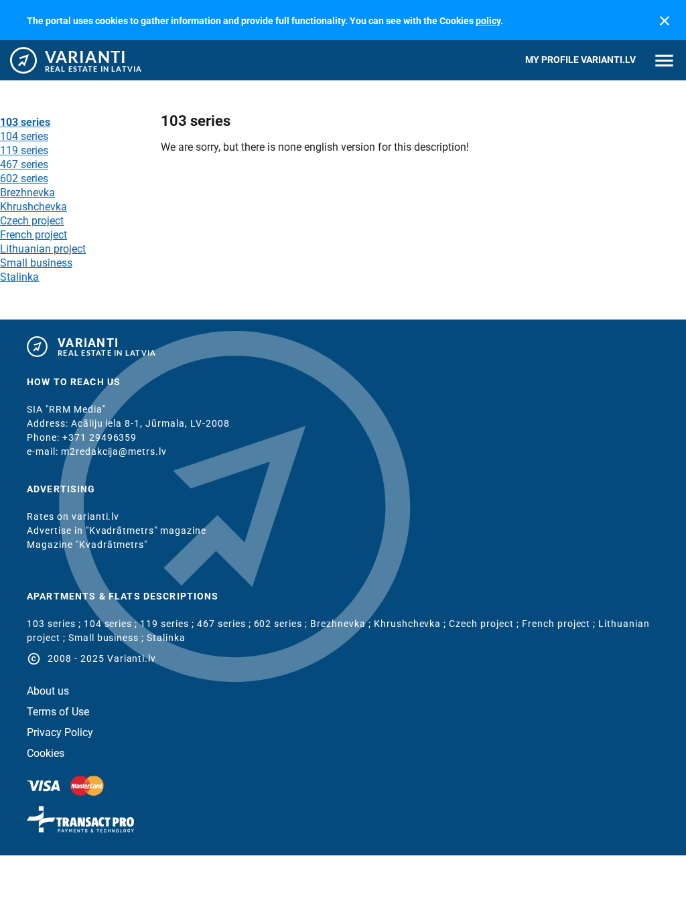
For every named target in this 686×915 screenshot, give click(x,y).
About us (48, 691)
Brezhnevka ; (342, 623)
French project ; (560, 623)
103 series (25, 122)
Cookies (45, 753)
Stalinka (19, 277)
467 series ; (225, 623)
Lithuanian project (43, 248)
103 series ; (55, 623)
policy (488, 20)
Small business (36, 263)
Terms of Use (58, 712)
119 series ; (168, 623)
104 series (24, 136)
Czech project (32, 220)
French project (33, 234)
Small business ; (107, 637)
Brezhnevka (27, 192)
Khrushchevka (33, 206)
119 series (24, 150)
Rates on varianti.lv (73, 516)
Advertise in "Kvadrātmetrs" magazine (116, 530)
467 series (24, 164)
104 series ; (112, 623)
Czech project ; (485, 623)
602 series (24, 178)
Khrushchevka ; (412, 623)
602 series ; (282, 623)
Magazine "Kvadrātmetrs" (87, 544)
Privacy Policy (60, 732)
